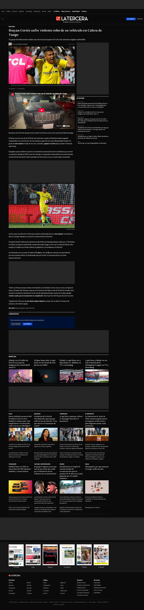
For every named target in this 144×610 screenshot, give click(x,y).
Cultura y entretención (42, 464)
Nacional (14, 11)
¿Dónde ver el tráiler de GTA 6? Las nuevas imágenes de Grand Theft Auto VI (91, 113)
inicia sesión (16, 324)
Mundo (44, 11)
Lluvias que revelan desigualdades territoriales (92, 143)
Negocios (21, 11)
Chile (10, 414)
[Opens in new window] (50, 565)
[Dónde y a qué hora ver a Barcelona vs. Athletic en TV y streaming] (71, 376)
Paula (87, 464)
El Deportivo (37, 11)
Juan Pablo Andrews (21, 44)
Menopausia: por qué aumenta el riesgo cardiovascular (96, 468)
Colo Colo (31, 308)
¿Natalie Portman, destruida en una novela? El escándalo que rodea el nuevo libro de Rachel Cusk (45, 509)
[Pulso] (33, 565)
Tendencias (63, 414)
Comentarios (21, 88)
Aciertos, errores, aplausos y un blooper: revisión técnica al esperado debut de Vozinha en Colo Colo (96, 446)
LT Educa (84, 11)
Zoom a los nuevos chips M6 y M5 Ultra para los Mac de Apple (19, 508)
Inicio (3, 11)
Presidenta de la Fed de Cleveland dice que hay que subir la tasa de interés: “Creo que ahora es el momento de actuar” (93, 129)
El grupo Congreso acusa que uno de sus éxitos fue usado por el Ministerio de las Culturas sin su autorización (93, 120)
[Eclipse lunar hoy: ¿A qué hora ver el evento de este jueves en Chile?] (46, 376)
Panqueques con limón (92, 507)
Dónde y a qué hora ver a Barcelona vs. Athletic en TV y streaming (70, 363)
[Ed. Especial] (67, 565)
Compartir (12, 88)
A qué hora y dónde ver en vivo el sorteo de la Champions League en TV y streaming (97, 364)
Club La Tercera (65, 11)
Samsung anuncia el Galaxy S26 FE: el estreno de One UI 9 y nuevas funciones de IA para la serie (20, 499)
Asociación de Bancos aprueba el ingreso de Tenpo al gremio (44, 445)
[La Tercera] (16, 566)
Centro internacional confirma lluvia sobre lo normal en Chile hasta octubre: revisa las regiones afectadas (71, 446)
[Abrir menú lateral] (2, 19)
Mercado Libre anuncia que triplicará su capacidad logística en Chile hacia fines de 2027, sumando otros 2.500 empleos (45, 456)
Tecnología (29, 11)
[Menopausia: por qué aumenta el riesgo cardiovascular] (97, 487)
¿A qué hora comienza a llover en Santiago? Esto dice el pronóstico (71, 419)
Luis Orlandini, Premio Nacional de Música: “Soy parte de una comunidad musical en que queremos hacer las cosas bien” (45, 500)
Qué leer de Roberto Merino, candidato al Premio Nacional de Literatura (95, 499)
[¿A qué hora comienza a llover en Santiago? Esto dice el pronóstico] (71, 434)
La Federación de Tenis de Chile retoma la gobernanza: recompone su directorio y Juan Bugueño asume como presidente (96, 421)
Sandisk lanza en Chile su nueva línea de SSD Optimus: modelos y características (20, 469)
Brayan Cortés (24, 308)
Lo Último (57, 11)
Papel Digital (76, 11)
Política (8, 11)
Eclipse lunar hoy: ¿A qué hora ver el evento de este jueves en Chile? (45, 363)
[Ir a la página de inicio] (72, 18)
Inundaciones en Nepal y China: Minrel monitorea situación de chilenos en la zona (93, 137)
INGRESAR (140, 19)
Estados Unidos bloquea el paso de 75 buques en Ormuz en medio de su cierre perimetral (71, 509)
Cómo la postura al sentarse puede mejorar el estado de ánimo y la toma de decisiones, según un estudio (71, 455)
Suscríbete (27, 324)
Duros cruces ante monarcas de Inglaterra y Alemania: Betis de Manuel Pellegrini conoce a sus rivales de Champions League (95, 456)
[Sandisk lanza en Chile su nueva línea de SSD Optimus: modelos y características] (20, 487)
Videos (49, 11)
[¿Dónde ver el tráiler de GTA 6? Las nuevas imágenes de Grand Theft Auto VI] (20, 376)
